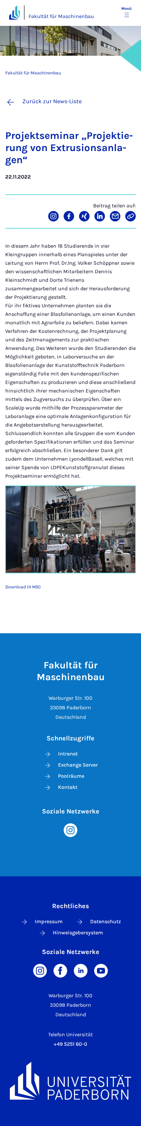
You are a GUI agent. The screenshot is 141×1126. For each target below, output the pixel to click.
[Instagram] (70, 830)
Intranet (68, 754)
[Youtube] (101, 970)
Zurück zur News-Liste (52, 101)
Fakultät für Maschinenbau (61, 16)
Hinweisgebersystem (78, 932)
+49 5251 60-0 (70, 1044)
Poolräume (71, 776)
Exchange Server (78, 765)
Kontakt (67, 787)
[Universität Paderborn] (70, 1081)
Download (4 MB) (23, 587)
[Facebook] (60, 970)
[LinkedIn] (81, 970)
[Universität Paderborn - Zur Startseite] (14, 13)
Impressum (49, 921)
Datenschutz (105, 921)
